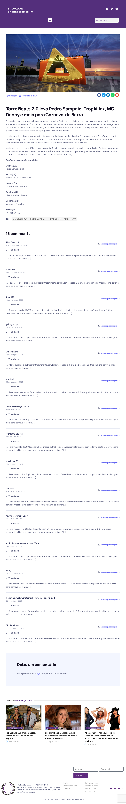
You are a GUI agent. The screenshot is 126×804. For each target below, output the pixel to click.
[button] (50, 20)
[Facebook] (111, 788)
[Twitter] (115, 788)
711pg (8, 570)
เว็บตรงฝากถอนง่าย (14, 433)
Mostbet (10, 379)
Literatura (52, 728)
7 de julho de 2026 (13, 742)
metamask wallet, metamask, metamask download (30, 598)
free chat (10, 269)
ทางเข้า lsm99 (12, 461)
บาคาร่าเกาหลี (12, 351)
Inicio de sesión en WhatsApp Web (22, 543)
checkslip (10, 488)
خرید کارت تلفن (12, 324)
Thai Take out (12, 242)
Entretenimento (15, 728)
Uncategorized (93, 728)
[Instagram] (123, 788)
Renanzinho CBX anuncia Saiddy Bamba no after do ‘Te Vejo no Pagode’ (21, 735)
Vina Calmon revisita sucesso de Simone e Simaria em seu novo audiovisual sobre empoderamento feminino (101, 736)
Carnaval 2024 (20, 218)
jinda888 (10, 297)
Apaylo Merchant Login (17, 515)
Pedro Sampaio (38, 218)
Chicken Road (12, 625)
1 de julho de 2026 (92, 744)
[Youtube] (119, 788)
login (38, 673)
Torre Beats (54, 218)
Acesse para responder (110, 244)
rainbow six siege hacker (18, 406)
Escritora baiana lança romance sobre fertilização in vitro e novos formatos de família (61, 735)
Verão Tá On (70, 218)
